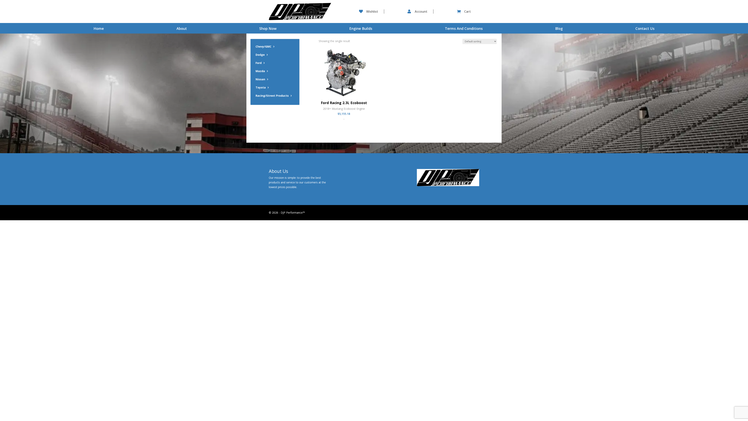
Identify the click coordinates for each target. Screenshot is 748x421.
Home (99, 29)
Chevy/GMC (263, 46)
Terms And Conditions (464, 29)
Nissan (260, 79)
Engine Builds (360, 29)
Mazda (260, 71)
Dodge (260, 55)
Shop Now (268, 29)
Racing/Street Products (272, 95)
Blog (559, 29)
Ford (259, 63)
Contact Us (644, 29)
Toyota (261, 87)
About (181, 29)
